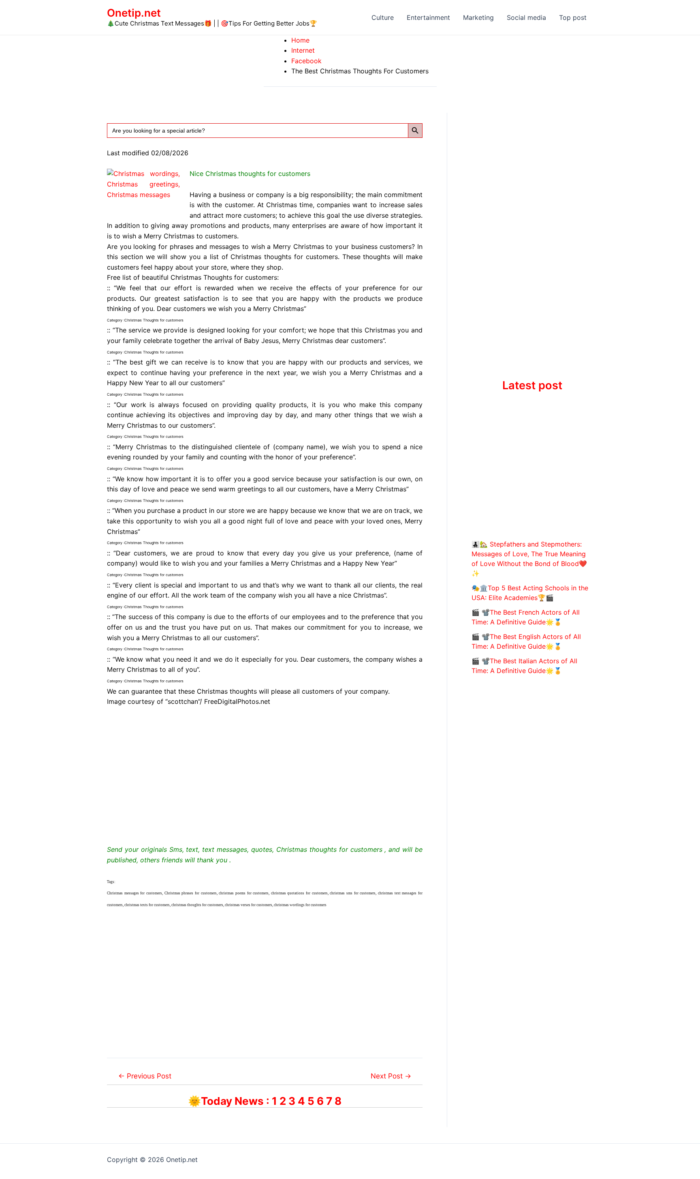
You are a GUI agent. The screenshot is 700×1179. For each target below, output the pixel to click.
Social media (526, 17)
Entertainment (428, 17)
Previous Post (144, 1075)
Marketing (478, 17)
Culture (382, 17)
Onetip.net (134, 12)
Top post (573, 17)
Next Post (391, 1075)
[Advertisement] (265, 774)
